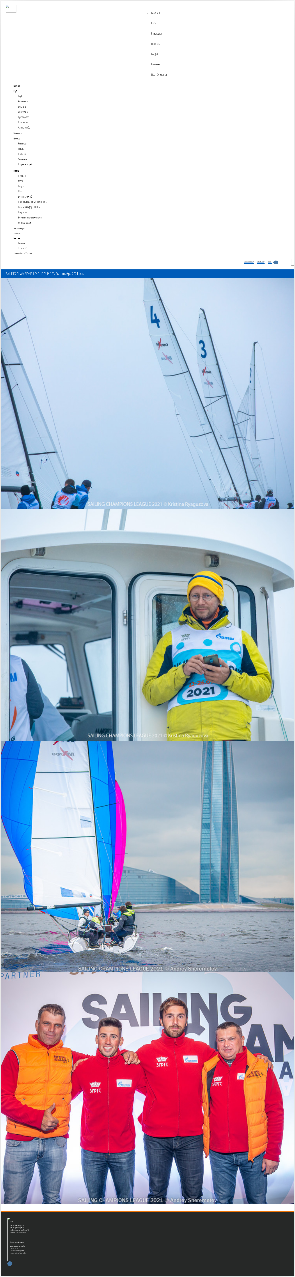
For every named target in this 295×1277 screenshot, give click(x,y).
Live (20, 191)
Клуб (153, 23)
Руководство (23, 117)
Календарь (157, 33)
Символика (23, 112)
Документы (23, 101)
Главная (155, 13)
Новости (22, 175)
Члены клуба (24, 127)
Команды (22, 143)
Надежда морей (25, 164)
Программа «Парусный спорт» (32, 202)
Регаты (21, 148)
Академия (22, 159)
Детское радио (24, 222)
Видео (21, 186)
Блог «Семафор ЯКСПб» (29, 207)
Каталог (21, 243)
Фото (20, 181)
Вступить (22, 106)
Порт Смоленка (159, 74)
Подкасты (22, 212)
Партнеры (23, 122)
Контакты (156, 64)
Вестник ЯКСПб (25, 196)
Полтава (22, 154)
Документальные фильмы (30, 217)
